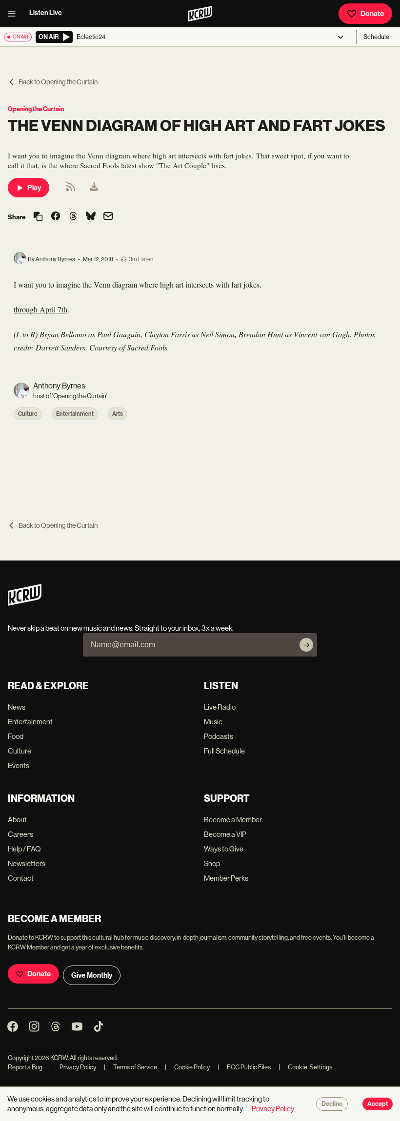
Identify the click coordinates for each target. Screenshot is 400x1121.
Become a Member (233, 819)
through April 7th (40, 309)
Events (18, 765)
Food (15, 736)
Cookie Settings (310, 1067)
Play (34, 187)
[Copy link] (38, 217)
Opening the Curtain (36, 109)
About (17, 819)
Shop (212, 863)
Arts (117, 413)
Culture (28, 413)
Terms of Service (130, 1067)
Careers (20, 834)
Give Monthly (91, 975)
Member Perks (226, 878)
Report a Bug (25, 1067)
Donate (372, 13)
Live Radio (220, 707)
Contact (21, 878)
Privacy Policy (73, 1067)
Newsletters (26, 863)
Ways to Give (223, 849)
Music (213, 721)
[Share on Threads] (73, 217)
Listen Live (45, 13)
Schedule (376, 36)
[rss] (71, 189)
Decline (331, 1104)
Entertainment (75, 413)
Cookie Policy (187, 1067)
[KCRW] (24, 603)
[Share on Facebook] (55, 217)
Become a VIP (225, 834)
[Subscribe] (306, 645)
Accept (377, 1104)
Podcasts (218, 736)
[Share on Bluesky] (91, 217)
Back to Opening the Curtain (58, 82)
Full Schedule (224, 751)
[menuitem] (94, 187)
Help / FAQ (24, 849)
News (16, 707)
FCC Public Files (244, 1067)
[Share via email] (108, 217)
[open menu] (14, 13)
